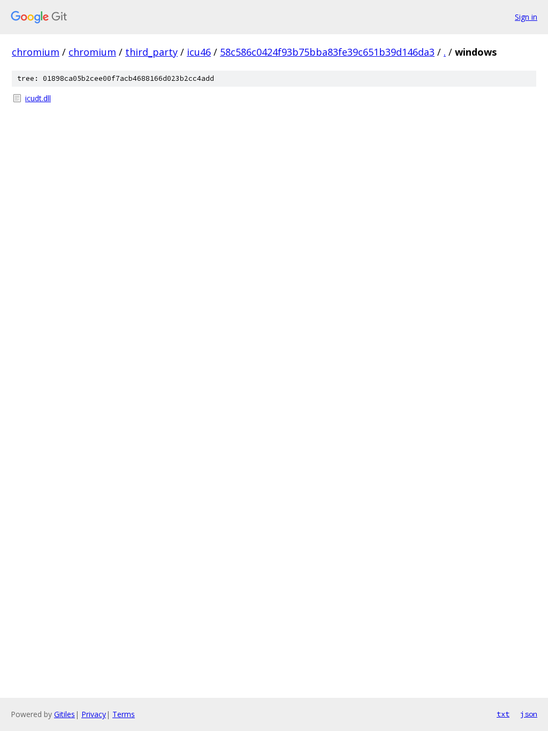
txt (503, 714)
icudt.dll (38, 98)
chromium (35, 51)
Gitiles (64, 714)
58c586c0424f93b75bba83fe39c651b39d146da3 (327, 51)
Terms (123, 714)
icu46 (199, 51)
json (528, 714)
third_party (151, 51)
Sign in (526, 17)
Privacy (93, 714)
